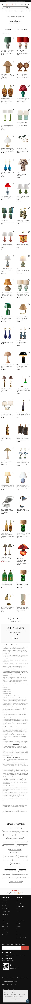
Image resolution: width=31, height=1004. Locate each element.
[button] (3, 4)
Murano (9, 650)
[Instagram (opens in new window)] (4, 990)
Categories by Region (6, 929)
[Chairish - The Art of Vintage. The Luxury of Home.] (9, 4)
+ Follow (8, 29)
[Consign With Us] (21, 4)
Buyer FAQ (19, 900)
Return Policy (5, 905)
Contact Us (4, 903)
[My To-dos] (18, 4)
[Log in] (15, 4)
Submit (25, 947)
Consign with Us (20, 908)
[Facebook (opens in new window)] (8, 990)
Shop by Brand (5, 926)
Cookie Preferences (18, 996)
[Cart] (27, 4)
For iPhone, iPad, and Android (8, 960)
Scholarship (19, 934)
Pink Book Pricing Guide (7, 911)
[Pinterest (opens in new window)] (13, 990)
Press (18, 932)
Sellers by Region (5, 932)
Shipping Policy (5, 908)
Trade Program (19, 903)
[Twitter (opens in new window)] (18, 990)
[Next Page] (21, 618)
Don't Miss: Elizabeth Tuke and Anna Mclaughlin (15, 1)
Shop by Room (5, 934)
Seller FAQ (19, 911)
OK (15, 999)
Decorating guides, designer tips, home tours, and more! (13, 955)
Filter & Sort (24, 29)
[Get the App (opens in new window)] (5, 966)
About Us (18, 923)
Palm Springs (18, 674)
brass (7, 651)
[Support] (27, 1001)
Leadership (19, 926)
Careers (18, 929)
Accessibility (5, 914)
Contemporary (16, 744)
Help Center (4, 900)
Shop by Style (5, 923)
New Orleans (24, 672)
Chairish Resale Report (21, 937)
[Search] (27, 7)
